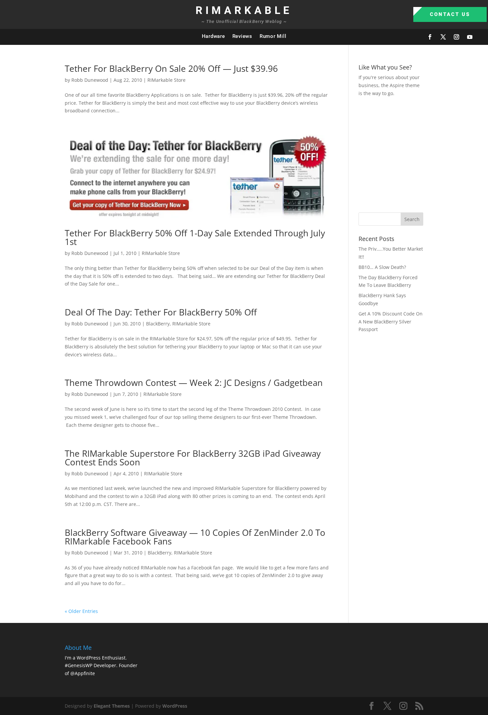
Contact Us (450, 14)
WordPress (174, 706)
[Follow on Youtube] (469, 37)
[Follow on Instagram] (456, 37)
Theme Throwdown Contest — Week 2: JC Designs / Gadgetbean (194, 383)
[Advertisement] (423, 153)
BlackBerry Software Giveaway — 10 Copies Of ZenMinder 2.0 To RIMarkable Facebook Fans (195, 537)
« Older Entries (81, 611)
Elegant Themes (112, 706)
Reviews (242, 36)
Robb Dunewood (89, 80)
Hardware (213, 36)
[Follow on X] (443, 37)
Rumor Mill (273, 36)
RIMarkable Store (166, 80)
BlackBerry (158, 323)
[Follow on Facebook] (430, 37)
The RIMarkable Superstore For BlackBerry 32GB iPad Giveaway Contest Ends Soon (193, 457)
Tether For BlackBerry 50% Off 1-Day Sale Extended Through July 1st (195, 237)
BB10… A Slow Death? (382, 267)
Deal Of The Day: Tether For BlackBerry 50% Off (161, 312)
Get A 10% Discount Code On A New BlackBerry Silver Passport (391, 321)
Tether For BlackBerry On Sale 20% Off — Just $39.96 (171, 68)
